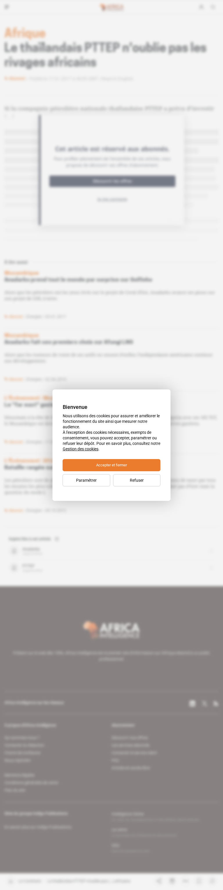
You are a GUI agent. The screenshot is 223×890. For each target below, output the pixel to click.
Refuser (137, 480)
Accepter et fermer (111, 465)
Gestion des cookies (80, 449)
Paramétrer (86, 480)
